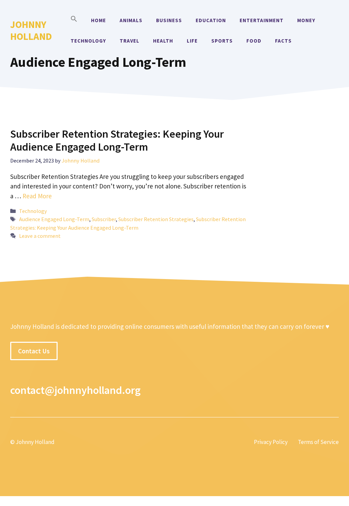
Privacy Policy (271, 442)
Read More (37, 196)
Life (192, 40)
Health (163, 40)
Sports (222, 40)
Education (211, 20)
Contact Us (34, 351)
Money (306, 20)
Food (253, 40)
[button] (74, 20)
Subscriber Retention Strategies (156, 219)
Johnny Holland (31, 30)
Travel (129, 40)
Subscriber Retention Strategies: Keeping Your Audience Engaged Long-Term (117, 140)
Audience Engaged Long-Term (54, 219)
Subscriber (104, 219)
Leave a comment (40, 235)
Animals (131, 20)
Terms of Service (318, 442)
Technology (88, 40)
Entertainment (262, 20)
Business (169, 20)
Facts (283, 40)
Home (98, 20)
